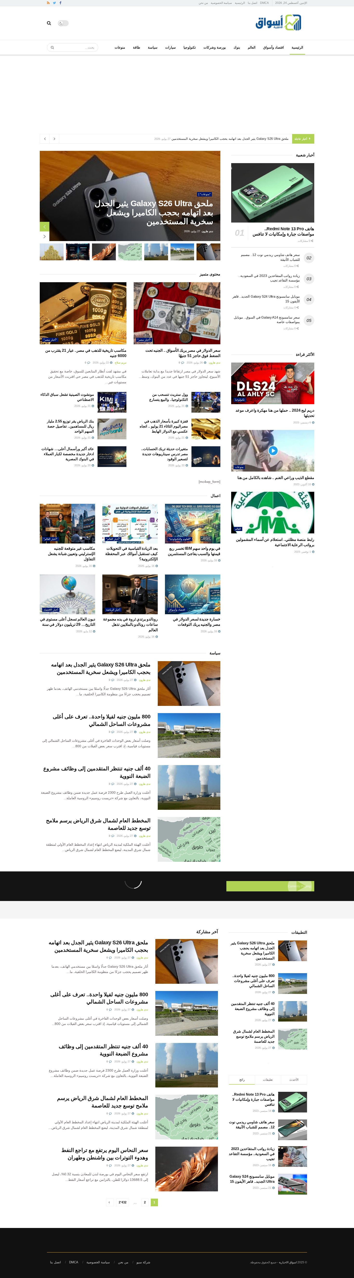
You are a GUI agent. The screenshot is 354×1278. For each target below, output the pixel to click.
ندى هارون (207, 231)
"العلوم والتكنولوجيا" (180, 538)
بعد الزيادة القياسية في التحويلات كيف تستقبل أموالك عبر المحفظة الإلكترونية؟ (131, 553)
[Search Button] (51, 47)
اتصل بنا (252, 3)
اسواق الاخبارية (288, 1262)
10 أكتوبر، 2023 (303, 484)
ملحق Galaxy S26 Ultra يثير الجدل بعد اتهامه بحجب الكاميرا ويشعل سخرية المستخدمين (229, 139)
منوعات (120, 47)
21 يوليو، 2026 (176, 405)
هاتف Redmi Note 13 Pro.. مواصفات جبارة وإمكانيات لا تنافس (253, 1099)
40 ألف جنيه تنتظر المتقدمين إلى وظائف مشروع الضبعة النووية (253, 1009)
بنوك (237, 47)
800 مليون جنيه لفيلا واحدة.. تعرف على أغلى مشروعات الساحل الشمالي (253, 981)
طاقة (136, 47)
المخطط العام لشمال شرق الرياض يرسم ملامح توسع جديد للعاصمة (254, 1036)
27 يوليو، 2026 (125, 679)
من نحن (203, 3)
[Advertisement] (177, 90)
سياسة (152, 47)
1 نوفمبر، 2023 (303, 551)
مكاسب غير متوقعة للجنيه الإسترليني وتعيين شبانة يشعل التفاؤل (71, 553)
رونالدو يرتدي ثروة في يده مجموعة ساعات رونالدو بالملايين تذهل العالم (130, 624)
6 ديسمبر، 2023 (302, 422)
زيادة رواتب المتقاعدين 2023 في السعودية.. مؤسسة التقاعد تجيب (252, 1154)
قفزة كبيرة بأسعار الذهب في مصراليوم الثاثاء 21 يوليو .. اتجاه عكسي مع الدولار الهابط (164, 426)
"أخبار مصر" (144, 339)
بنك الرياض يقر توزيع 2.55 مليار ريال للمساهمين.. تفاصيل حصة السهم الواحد (70, 426)
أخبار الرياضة (113, 609)
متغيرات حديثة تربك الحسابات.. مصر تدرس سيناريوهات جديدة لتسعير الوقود (164, 454)
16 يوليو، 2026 (209, 560)
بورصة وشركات (214, 47)
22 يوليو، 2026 (101, 362)
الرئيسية (240, 3)
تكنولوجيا (190, 47)
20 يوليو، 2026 (176, 465)
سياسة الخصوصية (221, 3)
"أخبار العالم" (113, 538)
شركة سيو (143, 1262)
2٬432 (122, 1202)
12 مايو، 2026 (84, 631)
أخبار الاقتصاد (51, 609)
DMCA (264, 3)
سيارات (170, 47)
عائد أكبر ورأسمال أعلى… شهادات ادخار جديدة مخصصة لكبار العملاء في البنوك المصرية (67, 454)
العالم (252, 47)
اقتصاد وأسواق (273, 47)
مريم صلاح (120, 362)
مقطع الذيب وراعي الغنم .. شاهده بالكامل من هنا (275, 478)
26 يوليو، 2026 (195, 362)
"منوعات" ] (204, 194)
